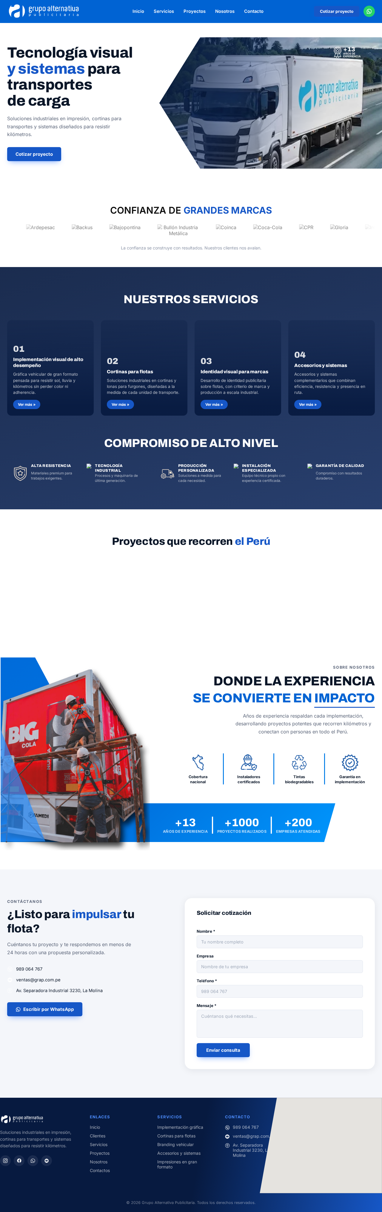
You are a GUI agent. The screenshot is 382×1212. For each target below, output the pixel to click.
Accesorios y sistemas (179, 1153)
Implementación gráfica (180, 1127)
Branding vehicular (175, 1144)
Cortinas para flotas (176, 1135)
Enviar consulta (223, 1050)
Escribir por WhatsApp (48, 1009)
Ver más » (27, 404)
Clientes (97, 1135)
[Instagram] (5, 1160)
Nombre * (206, 931)
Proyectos (195, 11)
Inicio (138, 11)
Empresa (205, 956)
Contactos (100, 1170)
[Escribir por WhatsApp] (369, 11)
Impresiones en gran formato (177, 1164)
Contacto (254, 11)
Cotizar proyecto (336, 11)
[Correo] (46, 1160)
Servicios (164, 11)
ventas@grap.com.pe (38, 980)
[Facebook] (19, 1160)
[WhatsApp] (32, 1160)
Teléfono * (207, 980)
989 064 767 (29, 969)
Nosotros (225, 11)
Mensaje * (206, 1005)
